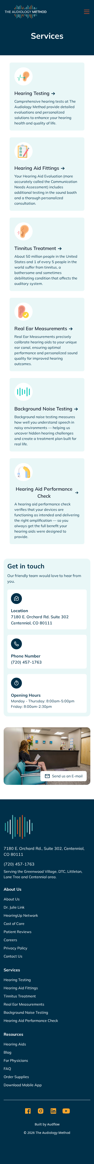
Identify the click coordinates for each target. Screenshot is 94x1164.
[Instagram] (40, 1111)
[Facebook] (27, 1111)
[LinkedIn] (53, 1111)
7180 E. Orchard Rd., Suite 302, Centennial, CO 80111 (44, 851)
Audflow (53, 1124)
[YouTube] (66, 1111)
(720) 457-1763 (26, 662)
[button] (85, 11)
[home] (25, 12)
